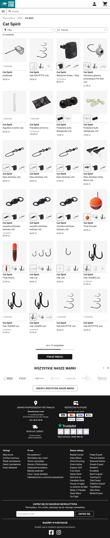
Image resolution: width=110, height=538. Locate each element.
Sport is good (96, 473)
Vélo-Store (95, 490)
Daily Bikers (76, 457)
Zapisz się (84, 513)
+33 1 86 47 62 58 (35, 420)
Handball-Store (77, 480)
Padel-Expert (96, 454)
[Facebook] (51, 533)
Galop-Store (76, 473)
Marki (20, 18)
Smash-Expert (96, 464)
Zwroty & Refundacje (37, 464)
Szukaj (15, 11)
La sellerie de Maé (79, 486)
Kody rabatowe (10, 467)
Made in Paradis (78, 490)
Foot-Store (75, 470)
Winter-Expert (96, 493)
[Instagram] (58, 533)
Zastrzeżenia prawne (37, 467)
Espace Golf (76, 467)
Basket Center (77, 454)
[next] (108, 368)
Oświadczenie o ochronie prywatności (45, 477)
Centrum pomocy (11, 457)
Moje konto (8, 454)
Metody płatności (35, 470)
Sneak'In (94, 467)
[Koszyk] (105, 4)
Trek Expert (95, 480)
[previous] (104, 368)
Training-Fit (95, 477)
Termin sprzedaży (35, 461)
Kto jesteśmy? (34, 454)
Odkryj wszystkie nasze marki (55, 388)
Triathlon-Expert (97, 483)
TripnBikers (95, 486)
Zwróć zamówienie (35, 437)
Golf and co (75, 477)
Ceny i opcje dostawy (37, 473)
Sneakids (94, 470)
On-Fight (74, 496)
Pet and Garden (97, 457)
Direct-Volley (76, 464)
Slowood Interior (97, 461)
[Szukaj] (9, 11)
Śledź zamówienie (11, 461)
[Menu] (3, 11)
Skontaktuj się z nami (36, 411)
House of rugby (77, 483)
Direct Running (77, 461)
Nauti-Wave (75, 493)
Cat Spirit (7, 72)
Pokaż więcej (55, 356)
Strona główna (9, 18)
